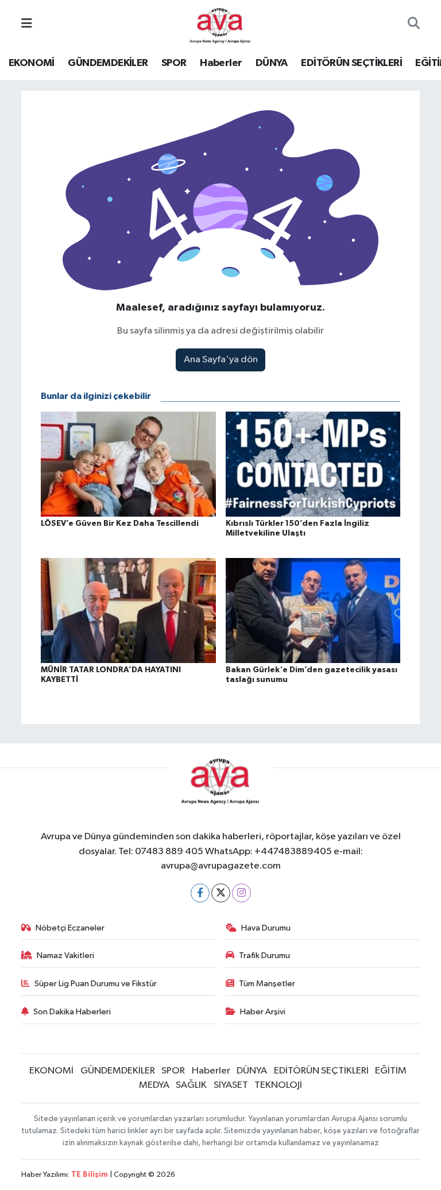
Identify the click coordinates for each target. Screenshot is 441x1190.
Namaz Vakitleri (65, 955)
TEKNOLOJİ (278, 1085)
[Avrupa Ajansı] (220, 23)
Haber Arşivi (262, 1011)
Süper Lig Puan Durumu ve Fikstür (95, 983)
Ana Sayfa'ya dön (221, 360)
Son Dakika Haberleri (72, 1011)
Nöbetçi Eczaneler (70, 928)
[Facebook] (200, 892)
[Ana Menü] (26, 24)
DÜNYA (272, 63)
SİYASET (231, 1085)
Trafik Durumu (264, 955)
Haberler (221, 63)
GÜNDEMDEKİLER (108, 63)
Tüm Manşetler (267, 983)
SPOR (174, 63)
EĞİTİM (391, 1071)
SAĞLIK (191, 1085)
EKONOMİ (32, 63)
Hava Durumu (266, 928)
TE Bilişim (89, 1175)
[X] (220, 892)
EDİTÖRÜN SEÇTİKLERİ (351, 63)
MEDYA (154, 1085)
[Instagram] (241, 892)
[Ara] (414, 24)
